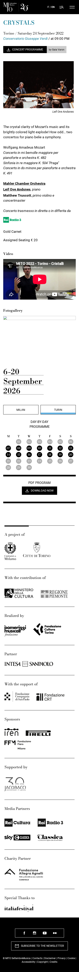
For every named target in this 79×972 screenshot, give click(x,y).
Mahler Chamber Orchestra (24, 183)
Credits (53, 961)
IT (48, 7)
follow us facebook (24, 934)
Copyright (42, 961)
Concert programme (27, 49)
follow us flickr (55, 934)
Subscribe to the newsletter (42, 945)
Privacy (62, 958)
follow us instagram (34, 934)
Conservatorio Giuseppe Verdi (25, 39)
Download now (42, 490)
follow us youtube (45, 934)
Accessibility (29, 961)
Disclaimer (50, 958)
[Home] (15, 7)
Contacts (37, 958)
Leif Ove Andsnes (17, 189)
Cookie (71, 958)
